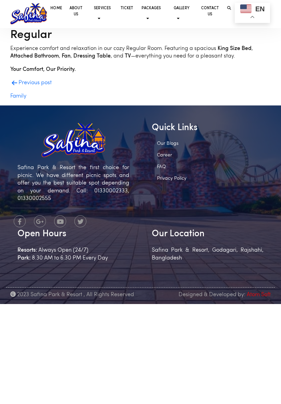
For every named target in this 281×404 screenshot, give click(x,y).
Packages (151, 8)
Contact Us (210, 11)
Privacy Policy (171, 178)
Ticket (127, 8)
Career (164, 155)
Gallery (182, 8)
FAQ (161, 166)
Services (102, 8)
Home (56, 8)
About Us (76, 11)
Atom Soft (259, 295)
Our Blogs (168, 143)
